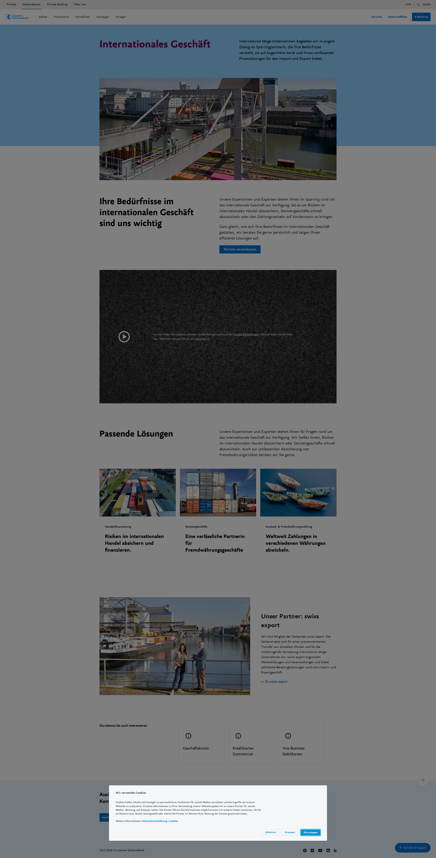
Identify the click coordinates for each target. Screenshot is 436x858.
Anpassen (290, 832)
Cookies (173, 821)
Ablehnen (270, 832)
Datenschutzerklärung (154, 821)
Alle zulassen (310, 832)
